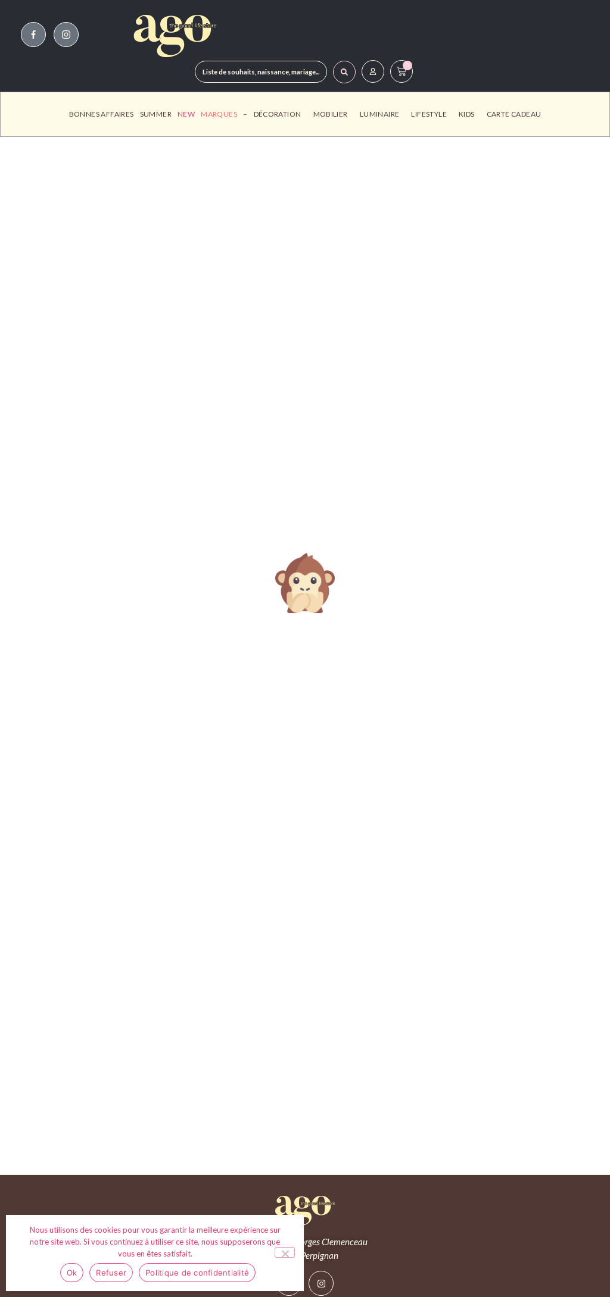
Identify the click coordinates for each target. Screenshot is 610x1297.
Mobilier (330, 114)
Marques (219, 114)
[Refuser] (285, 1252)
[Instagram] (321, 1283)
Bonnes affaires (101, 114)
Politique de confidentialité (197, 1272)
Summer (156, 114)
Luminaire (380, 114)
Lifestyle (429, 114)
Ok (72, 1272)
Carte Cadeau (514, 114)
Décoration (277, 114)
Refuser (111, 1272)
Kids (467, 114)
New (186, 114)
